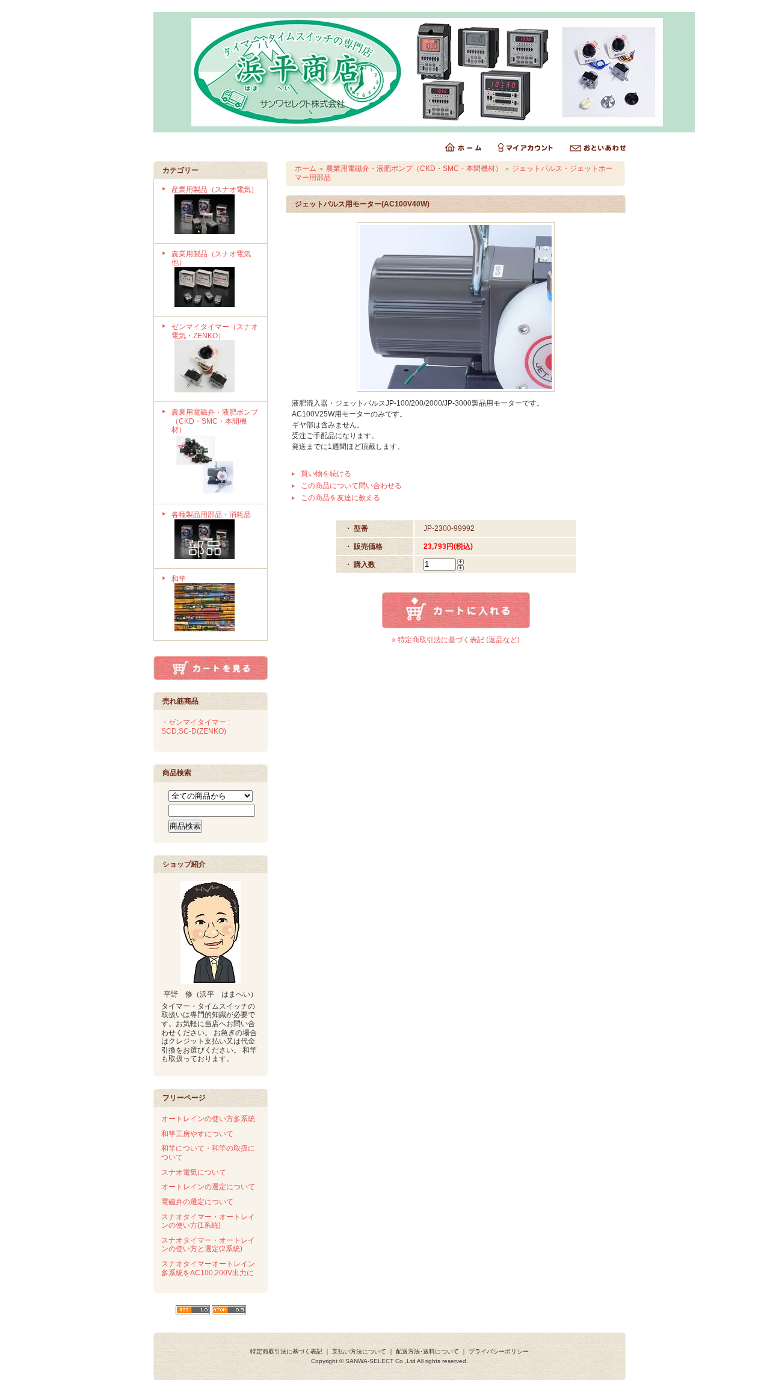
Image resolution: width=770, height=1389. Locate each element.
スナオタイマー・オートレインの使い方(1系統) (208, 1221)
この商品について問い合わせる (351, 485)
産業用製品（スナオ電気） (214, 189)
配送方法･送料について (427, 1351)
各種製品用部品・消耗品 (211, 514)
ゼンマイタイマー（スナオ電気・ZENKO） (214, 331)
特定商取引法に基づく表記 (286, 1351)
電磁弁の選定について (197, 1202)
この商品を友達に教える (340, 497)
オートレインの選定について (208, 1187)
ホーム (305, 168)
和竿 (178, 579)
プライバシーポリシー (499, 1351)
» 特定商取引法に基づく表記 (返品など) (456, 640)
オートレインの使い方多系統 (208, 1119)
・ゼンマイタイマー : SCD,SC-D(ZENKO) (195, 726)
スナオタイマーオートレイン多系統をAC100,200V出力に (208, 1268)
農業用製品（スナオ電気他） (211, 258)
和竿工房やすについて (197, 1134)
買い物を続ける (326, 473)
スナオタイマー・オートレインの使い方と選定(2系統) (208, 1245)
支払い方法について (359, 1351)
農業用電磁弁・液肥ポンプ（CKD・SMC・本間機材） (214, 421)
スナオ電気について (193, 1172)
